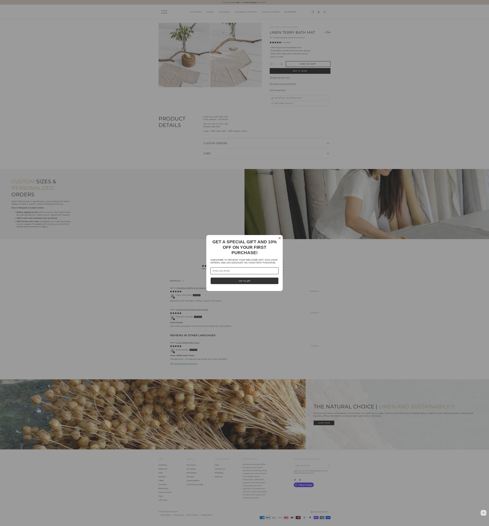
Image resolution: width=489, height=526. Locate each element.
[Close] (280, 238)
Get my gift (244, 281)
